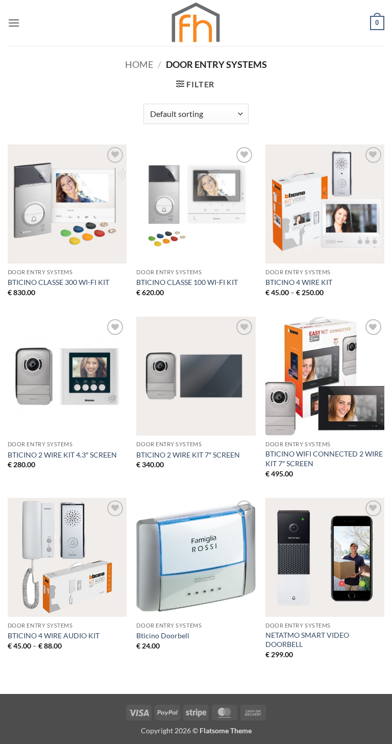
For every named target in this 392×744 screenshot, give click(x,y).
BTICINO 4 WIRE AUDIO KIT (54, 635)
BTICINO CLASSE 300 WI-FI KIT (58, 282)
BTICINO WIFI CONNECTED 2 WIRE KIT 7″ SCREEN (324, 458)
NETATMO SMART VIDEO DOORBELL (307, 640)
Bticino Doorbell (162, 635)
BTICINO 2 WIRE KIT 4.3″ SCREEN (62, 454)
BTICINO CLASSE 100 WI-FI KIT (187, 282)
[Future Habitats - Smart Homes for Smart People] (196, 23)
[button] (14, 22)
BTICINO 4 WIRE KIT (298, 282)
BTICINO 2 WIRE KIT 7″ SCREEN (188, 454)
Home (139, 64)
